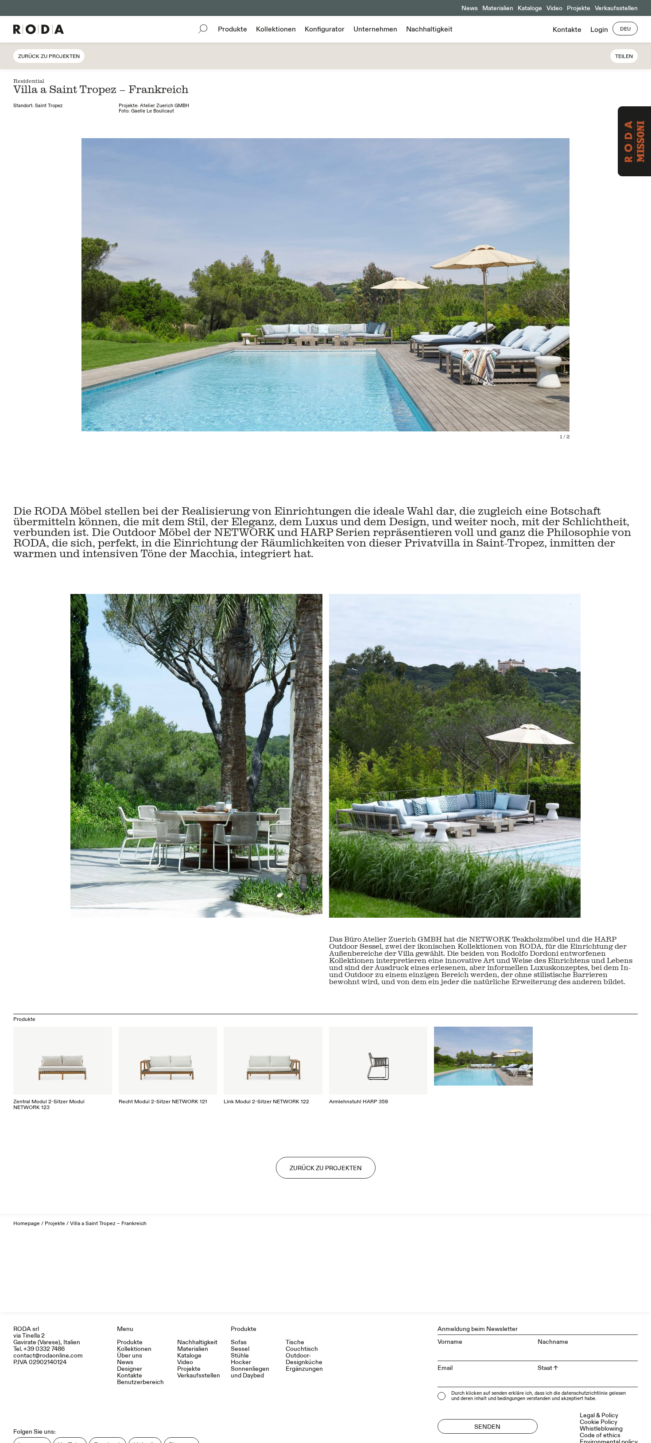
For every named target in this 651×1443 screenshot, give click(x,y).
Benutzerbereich (140, 1382)
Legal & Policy (599, 1415)
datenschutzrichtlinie (585, 1393)
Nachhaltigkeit (429, 29)
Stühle (240, 1355)
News (469, 8)
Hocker (241, 1362)
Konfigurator (325, 29)
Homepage (26, 1223)
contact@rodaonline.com (48, 1355)
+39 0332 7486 (44, 1349)
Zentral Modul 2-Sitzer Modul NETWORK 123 (49, 1104)
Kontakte (567, 29)
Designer (129, 1368)
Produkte (232, 29)
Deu (625, 29)
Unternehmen (375, 29)
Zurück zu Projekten (49, 56)
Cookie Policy (598, 1422)
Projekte (578, 8)
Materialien (497, 8)
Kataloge (530, 8)
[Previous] (166, 304)
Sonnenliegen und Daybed (250, 1372)
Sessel (240, 1349)
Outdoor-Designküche (304, 1358)
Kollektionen (276, 29)
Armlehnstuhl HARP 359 (358, 1101)
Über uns (129, 1355)
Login (599, 29)
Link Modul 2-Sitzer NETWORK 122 (266, 1101)
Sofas (239, 1342)
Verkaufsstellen (616, 8)
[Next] (485, 304)
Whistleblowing (601, 1428)
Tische (295, 1342)
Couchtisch (302, 1349)
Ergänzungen (304, 1368)
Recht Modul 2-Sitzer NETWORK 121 (163, 1101)
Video (554, 8)
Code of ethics (600, 1435)
